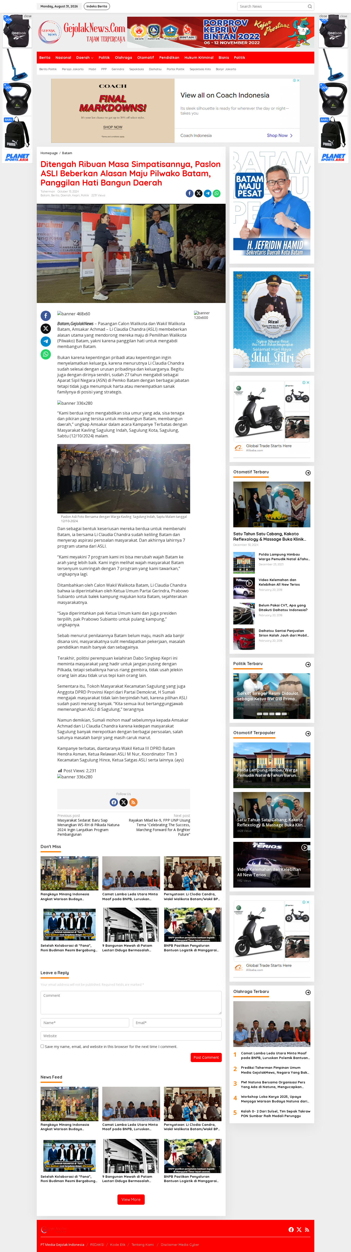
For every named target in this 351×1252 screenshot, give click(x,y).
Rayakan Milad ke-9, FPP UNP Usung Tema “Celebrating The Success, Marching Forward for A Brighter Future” (159, 825)
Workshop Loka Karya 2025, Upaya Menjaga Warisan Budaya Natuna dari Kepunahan (274, 1099)
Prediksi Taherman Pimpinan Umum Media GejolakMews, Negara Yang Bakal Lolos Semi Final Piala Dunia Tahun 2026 (275, 1070)
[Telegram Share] (207, 193)
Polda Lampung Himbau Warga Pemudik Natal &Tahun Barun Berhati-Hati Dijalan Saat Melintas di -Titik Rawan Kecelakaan (284, 556)
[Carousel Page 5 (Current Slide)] (284, 714)
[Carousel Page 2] (265, 714)
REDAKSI (97, 1244)
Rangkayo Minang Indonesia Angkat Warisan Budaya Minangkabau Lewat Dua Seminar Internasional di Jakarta (69, 896)
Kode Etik (117, 1244)
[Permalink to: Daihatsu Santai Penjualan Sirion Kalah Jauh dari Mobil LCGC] (244, 638)
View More (131, 1199)
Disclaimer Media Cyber (180, 1244)
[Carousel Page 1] (259, 714)
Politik (85, 195)
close (28, 16)
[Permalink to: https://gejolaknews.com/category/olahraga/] (308, 992)
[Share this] (189, 193)
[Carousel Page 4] (278, 714)
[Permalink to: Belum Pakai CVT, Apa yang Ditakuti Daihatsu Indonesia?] (244, 613)
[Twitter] (123, 802)
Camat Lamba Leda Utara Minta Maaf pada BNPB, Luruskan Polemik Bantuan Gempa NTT (130, 896)
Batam (45, 195)
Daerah (66, 195)
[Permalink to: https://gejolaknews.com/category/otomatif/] (308, 473)
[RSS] (133, 802)
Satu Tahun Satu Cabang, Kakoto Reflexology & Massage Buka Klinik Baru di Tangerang (268, 536)
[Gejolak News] (82, 31)
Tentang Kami (143, 1244)
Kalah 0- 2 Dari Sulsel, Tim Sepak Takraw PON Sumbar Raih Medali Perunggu (275, 1113)
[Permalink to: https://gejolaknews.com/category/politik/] (308, 664)
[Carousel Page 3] (271, 714)
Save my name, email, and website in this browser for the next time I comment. (111, 1046)
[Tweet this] (198, 193)
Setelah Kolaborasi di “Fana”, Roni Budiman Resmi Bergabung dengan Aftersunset (68, 947)
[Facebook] (114, 802)
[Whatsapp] (216, 193)
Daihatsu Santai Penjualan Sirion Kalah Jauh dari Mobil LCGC (283, 633)
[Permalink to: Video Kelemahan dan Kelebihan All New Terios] (244, 587)
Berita (55, 195)
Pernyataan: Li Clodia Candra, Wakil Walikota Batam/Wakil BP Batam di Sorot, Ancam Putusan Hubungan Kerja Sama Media (191, 896)
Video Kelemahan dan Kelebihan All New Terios (279, 582)
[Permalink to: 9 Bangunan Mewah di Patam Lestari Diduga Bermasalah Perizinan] (131, 924)
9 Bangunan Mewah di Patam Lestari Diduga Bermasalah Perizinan (127, 947)
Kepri (76, 195)
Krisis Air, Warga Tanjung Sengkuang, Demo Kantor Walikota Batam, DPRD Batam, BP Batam (271, 699)
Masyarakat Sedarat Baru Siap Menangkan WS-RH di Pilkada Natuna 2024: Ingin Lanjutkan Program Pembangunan (88, 825)
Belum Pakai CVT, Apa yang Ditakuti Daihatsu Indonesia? (283, 607)
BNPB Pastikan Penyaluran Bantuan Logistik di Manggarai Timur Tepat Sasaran (190, 947)
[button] (310, 6)
